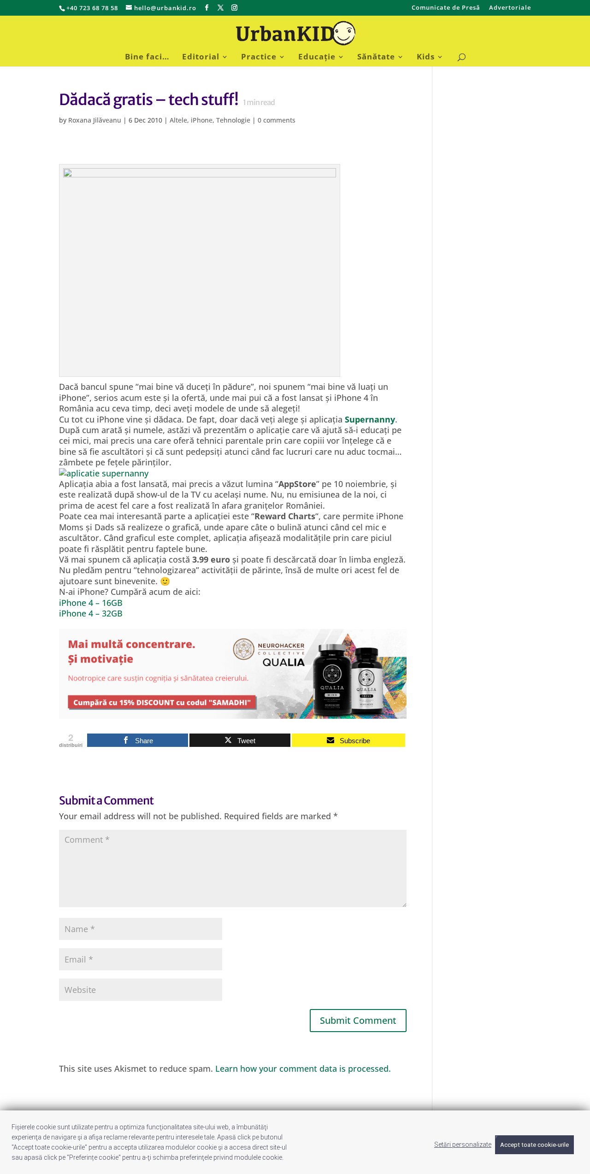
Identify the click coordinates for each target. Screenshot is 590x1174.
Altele (178, 120)
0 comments (276, 120)
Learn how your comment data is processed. (303, 1068)
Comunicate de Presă (446, 8)
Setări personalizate (462, 1144)
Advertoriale (510, 8)
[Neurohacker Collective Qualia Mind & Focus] (233, 712)
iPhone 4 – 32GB (91, 613)
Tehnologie (233, 120)
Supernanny (370, 419)
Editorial (200, 57)
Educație (317, 57)
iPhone (201, 120)
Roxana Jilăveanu (94, 120)
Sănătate (376, 57)
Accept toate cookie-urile (534, 1144)
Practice (259, 57)
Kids (426, 57)
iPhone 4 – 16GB (91, 602)
